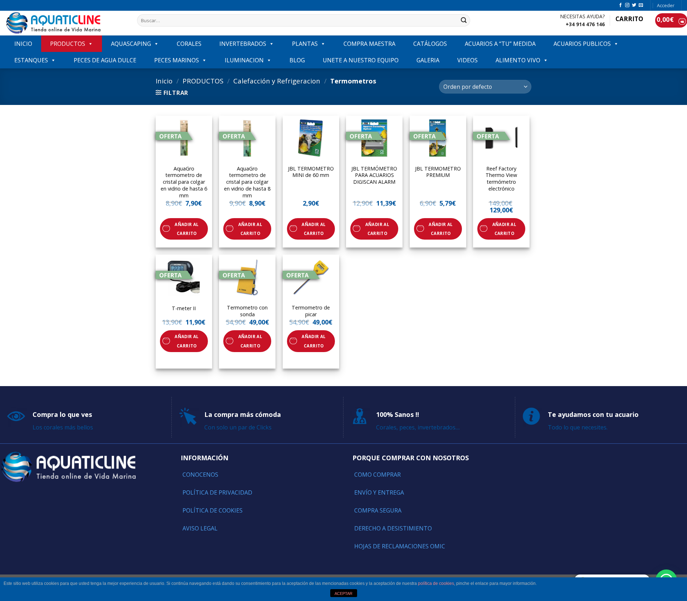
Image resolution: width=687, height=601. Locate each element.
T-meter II (184, 308)
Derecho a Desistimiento (393, 528)
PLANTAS (305, 44)
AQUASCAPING (131, 44)
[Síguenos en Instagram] (627, 5)
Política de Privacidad (217, 492)
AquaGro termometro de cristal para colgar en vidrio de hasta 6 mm (184, 182)
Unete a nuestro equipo (361, 60)
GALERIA (427, 60)
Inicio (164, 80)
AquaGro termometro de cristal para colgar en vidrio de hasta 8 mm (247, 182)
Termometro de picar (311, 311)
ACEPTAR (343, 593)
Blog (297, 60)
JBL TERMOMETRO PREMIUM (438, 172)
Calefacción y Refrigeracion (276, 80)
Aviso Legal (200, 528)
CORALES (189, 44)
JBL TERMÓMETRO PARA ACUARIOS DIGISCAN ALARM (374, 175)
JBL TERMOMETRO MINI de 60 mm (311, 172)
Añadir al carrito (187, 229)
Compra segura (377, 510)
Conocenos (200, 475)
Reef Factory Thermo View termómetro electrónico (501, 178)
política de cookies (436, 583)
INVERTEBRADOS (242, 44)
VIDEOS (467, 60)
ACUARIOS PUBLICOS (582, 44)
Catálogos (430, 44)
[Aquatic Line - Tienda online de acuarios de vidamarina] (65, 23)
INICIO (23, 44)
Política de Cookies (212, 510)
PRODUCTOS (67, 44)
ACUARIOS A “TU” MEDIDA (500, 44)
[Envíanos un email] (641, 5)
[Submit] (464, 20)
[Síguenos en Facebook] (620, 5)
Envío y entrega (379, 492)
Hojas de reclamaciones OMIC (399, 546)
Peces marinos (176, 60)
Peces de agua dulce (105, 60)
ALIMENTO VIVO (518, 60)
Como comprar (377, 475)
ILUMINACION (244, 60)
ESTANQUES (31, 60)
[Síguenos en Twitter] (634, 5)
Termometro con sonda (247, 311)
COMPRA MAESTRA (369, 44)
